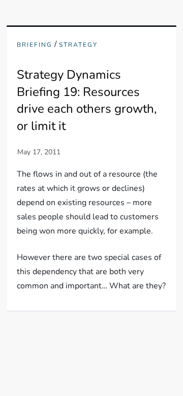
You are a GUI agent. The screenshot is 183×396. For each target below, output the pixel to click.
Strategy (78, 45)
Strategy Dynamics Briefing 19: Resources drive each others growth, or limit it (87, 100)
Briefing (34, 45)
